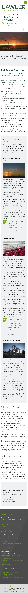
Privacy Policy (8, 591)
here (7, 496)
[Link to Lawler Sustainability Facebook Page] (11, 586)
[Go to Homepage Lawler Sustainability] (14, 9)
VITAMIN (21, 591)
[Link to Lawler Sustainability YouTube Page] (17, 586)
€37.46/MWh (17, 106)
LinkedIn (21, 496)
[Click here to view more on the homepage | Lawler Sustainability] (24, 29)
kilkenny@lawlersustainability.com (12, 527)
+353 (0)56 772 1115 (8, 524)
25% (6, 261)
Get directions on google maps (11, 522)
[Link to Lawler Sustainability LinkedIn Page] (15, 586)
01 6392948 (6, 541)
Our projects (14, 469)
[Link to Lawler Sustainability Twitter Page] (13, 586)
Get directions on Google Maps (11, 539)
